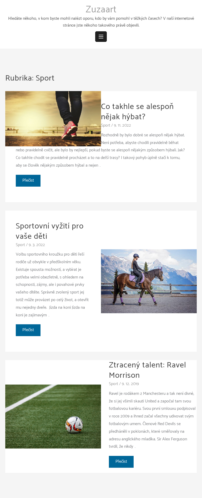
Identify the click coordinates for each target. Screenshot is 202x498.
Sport (105, 125)
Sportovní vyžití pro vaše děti (50, 231)
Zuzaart (101, 9)
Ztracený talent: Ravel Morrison (147, 370)
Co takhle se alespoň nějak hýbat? (137, 111)
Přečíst (29, 182)
